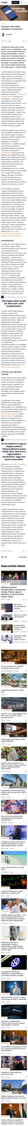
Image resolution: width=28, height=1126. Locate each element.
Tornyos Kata (4, 923)
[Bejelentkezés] (21, 2)
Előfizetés (15, 2)
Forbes (3, 599)
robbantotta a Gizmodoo (17, 464)
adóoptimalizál (6, 153)
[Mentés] (26, 41)
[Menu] (25, 2)
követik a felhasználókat (9, 414)
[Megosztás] (23, 41)
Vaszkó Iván (17, 631)
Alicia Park (16, 642)
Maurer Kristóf (4, 848)
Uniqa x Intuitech (17, 621)
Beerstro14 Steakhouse (7, 671)
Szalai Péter (4, 822)
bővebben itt (5, 275)
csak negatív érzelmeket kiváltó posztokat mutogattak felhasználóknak (11, 233)
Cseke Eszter (4, 872)
